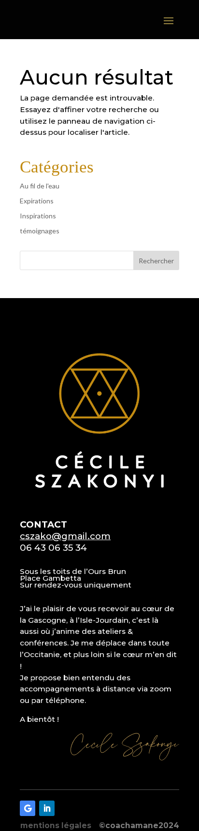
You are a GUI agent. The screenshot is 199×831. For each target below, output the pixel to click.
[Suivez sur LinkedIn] (47, 808)
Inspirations (38, 216)
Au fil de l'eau (39, 186)
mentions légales (55, 825)
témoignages (39, 231)
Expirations (37, 201)
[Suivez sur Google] (27, 808)
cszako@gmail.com (65, 536)
